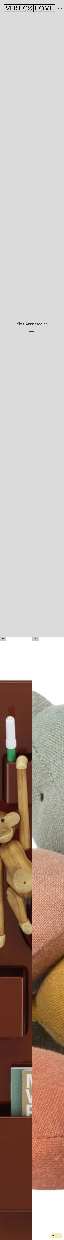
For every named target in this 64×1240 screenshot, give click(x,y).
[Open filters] (59, 8)
